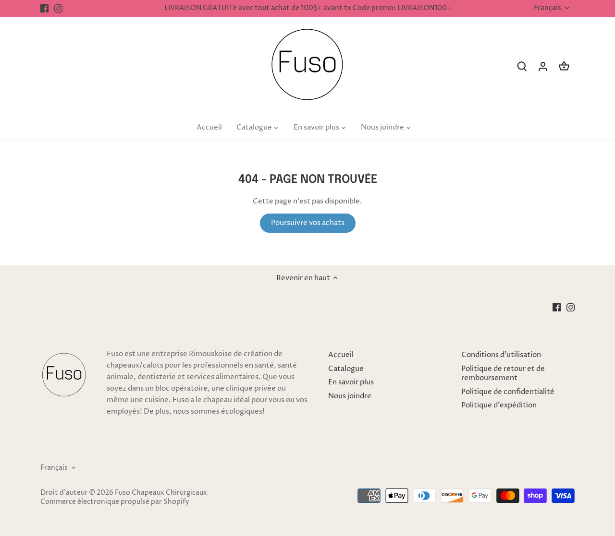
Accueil (341, 355)
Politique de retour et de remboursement (503, 373)
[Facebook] (44, 8)
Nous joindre (349, 396)
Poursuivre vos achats (307, 223)
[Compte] (543, 66)
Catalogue (346, 369)
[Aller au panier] (564, 66)
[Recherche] (521, 66)
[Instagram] (58, 8)
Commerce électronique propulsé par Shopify (114, 502)
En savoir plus (351, 382)
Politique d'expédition (499, 405)
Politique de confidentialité (507, 392)
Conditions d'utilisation (501, 355)
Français (547, 8)
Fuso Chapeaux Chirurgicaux (161, 492)
